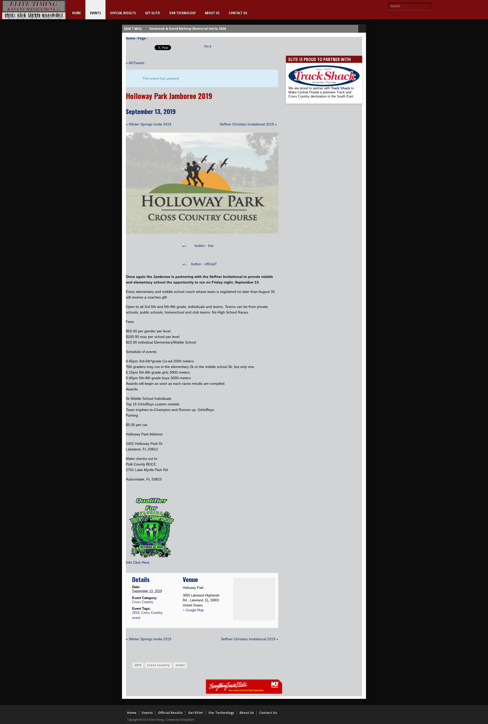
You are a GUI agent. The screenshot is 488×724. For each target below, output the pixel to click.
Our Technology (182, 12)
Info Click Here (137, 562)
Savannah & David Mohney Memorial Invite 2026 (187, 28)
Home (76, 12)
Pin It (207, 46)
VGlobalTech (187, 719)
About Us (212, 12)
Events (95, 12)
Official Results (123, 12)
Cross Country (142, 602)
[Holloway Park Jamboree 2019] (202, 232)
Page (142, 38)
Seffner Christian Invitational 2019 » (248, 124)
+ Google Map (193, 610)
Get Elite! (152, 12)
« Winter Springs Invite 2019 (148, 124)
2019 (135, 613)
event (136, 618)
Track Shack (341, 88)
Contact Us (238, 12)
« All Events (135, 63)
